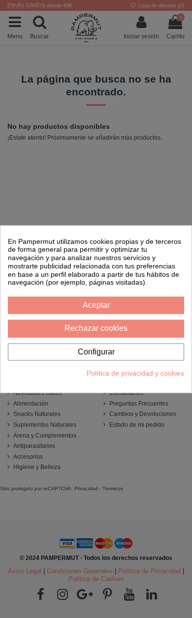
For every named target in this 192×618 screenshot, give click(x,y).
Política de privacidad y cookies (135, 373)
